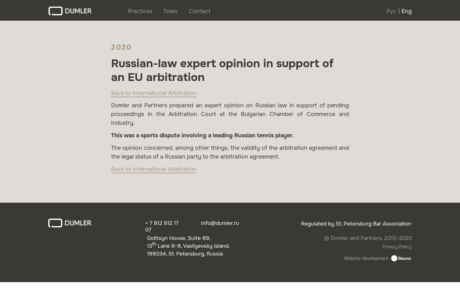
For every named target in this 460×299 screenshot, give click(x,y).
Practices (140, 11)
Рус (391, 11)
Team (170, 11)
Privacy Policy (396, 247)
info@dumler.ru (220, 223)
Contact (200, 11)
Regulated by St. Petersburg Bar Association (356, 223)
